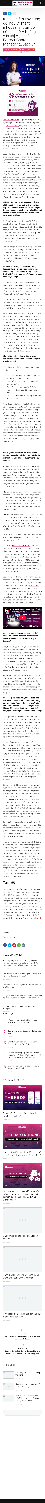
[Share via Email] (23, 945)
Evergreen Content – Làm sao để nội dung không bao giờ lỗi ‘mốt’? (23, 1067)
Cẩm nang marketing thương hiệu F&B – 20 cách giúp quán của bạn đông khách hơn (27, 1398)
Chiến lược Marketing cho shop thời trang (27, 1373)
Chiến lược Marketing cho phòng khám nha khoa (21, 1237)
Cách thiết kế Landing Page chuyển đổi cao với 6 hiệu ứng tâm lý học (22, 986)
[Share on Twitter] (10, 13)
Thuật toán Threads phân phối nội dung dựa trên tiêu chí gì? (21, 1114)
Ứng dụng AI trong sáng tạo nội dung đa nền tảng (27, 1385)
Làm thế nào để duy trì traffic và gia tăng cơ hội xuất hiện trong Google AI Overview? (22, 975)
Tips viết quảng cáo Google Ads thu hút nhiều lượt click (24, 1032)
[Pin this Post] (14, 945)
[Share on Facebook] (5, 13)
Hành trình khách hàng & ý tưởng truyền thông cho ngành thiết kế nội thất (21, 1276)
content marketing (10, 937)
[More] (14, 13)
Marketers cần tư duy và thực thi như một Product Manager (21, 1007)
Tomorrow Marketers (11, 120)
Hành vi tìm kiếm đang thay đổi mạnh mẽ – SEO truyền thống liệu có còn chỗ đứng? (22, 1153)
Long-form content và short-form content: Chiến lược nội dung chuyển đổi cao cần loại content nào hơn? (22, 997)
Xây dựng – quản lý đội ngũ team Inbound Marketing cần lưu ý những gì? (23, 1021)
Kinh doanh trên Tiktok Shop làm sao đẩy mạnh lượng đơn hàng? (22, 1315)
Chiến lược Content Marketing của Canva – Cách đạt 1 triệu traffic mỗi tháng (23, 1043)
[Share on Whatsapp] (19, 945)
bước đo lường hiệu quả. (21, 546)
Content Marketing (12, 126)
